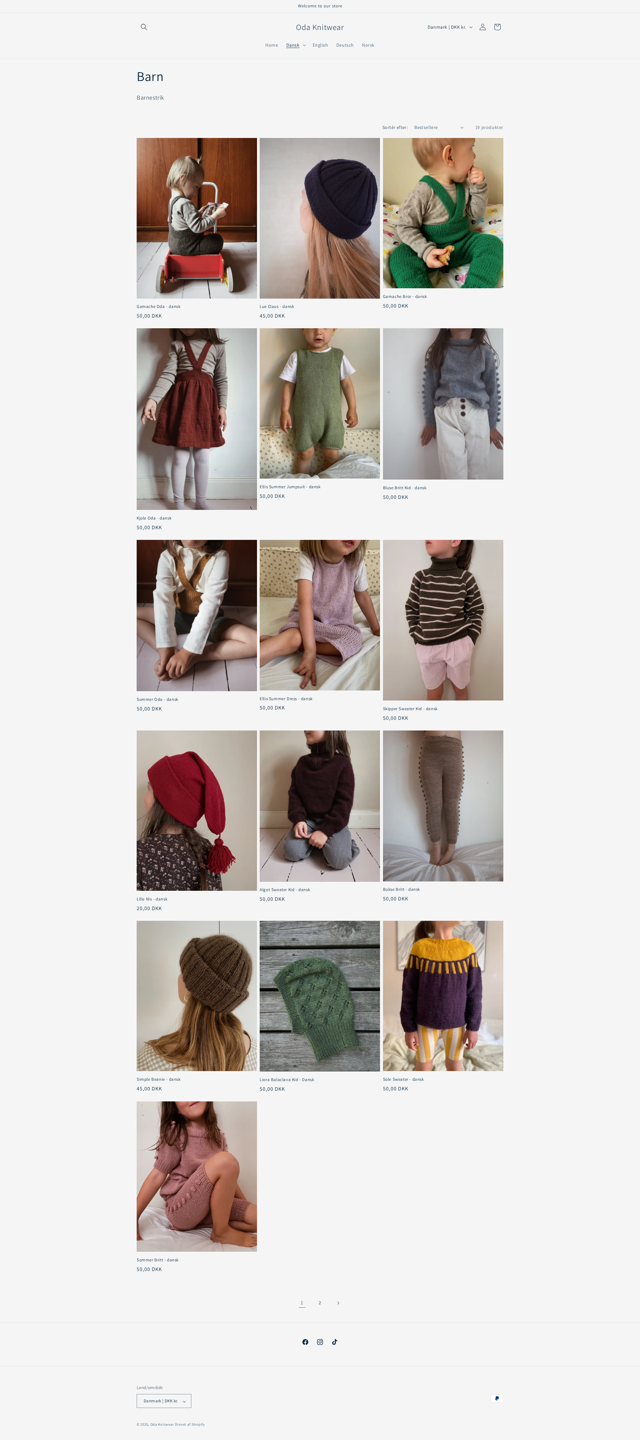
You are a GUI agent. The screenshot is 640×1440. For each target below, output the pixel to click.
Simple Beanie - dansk (159, 1079)
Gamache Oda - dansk (158, 306)
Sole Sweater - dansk (403, 1079)
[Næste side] (338, 1303)
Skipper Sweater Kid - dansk (410, 709)
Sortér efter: (395, 127)
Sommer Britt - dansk (158, 1260)
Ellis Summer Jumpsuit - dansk (290, 487)
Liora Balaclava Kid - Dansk (287, 1079)
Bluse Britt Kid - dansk (405, 488)
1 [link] (302, 1302)
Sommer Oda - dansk (157, 699)
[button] (144, 27)
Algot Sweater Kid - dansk (285, 889)
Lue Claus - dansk (277, 306)
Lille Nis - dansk (152, 899)
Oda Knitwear (162, 1424)
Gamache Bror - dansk (405, 296)
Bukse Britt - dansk (401, 889)
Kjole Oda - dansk (154, 518)
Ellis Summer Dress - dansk (286, 699)
